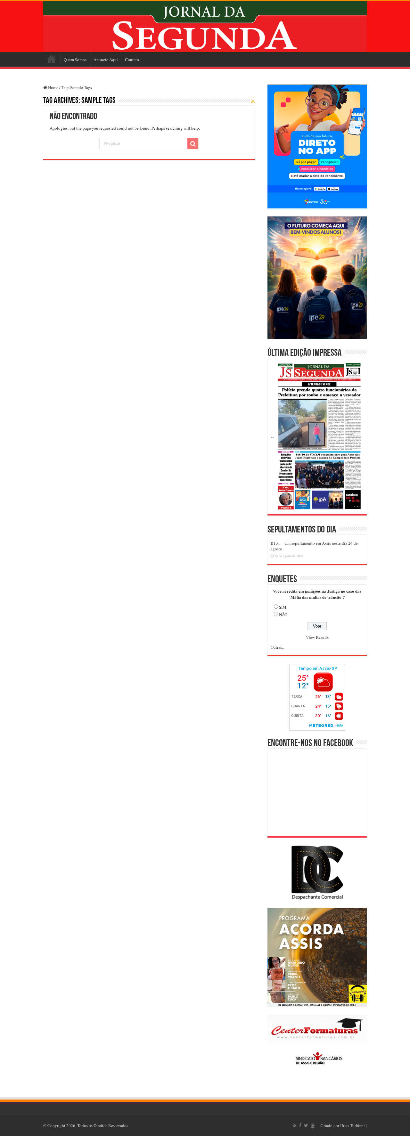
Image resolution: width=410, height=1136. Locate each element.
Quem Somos (75, 59)
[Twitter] (306, 1125)
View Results (317, 637)
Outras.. (277, 647)
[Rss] (294, 1125)
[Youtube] (312, 1125)
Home (51, 59)
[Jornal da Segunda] (205, 26)
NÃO (283, 614)
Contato (132, 59)
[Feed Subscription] (253, 101)
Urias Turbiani (352, 1125)
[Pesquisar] (192, 143)
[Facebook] (300, 1125)
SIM (282, 607)
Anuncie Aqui (106, 59)
